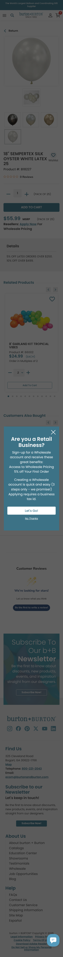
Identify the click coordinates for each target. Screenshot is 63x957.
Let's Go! (31, 511)
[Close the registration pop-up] (53, 432)
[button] (53, 940)
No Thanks (31, 518)
